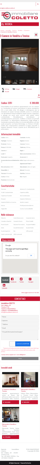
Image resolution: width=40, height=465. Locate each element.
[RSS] (38, 4)
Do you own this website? (12, 255)
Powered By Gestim (26, 463)
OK (31, 255)
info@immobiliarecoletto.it (9, 312)
